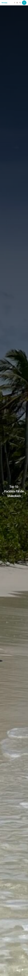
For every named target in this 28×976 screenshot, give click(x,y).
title (7, 477)
